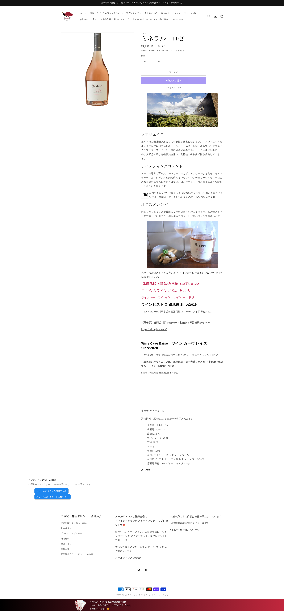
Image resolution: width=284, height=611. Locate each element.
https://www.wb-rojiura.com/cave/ (159, 372)
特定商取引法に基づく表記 (74, 523)
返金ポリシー (67, 528)
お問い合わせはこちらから (184, 529)
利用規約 (65, 538)
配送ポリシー (67, 544)
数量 (143, 55)
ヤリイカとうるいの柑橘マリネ (51, 491)
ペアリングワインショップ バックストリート (138, 595)
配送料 (152, 50)
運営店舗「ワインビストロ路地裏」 (78, 554)
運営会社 (65, 549)
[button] (106, 13)
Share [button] (147, 469)
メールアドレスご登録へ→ (130, 557)
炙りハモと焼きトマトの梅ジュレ (52, 496)
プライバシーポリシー (71, 533)
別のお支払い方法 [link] (173, 87)
